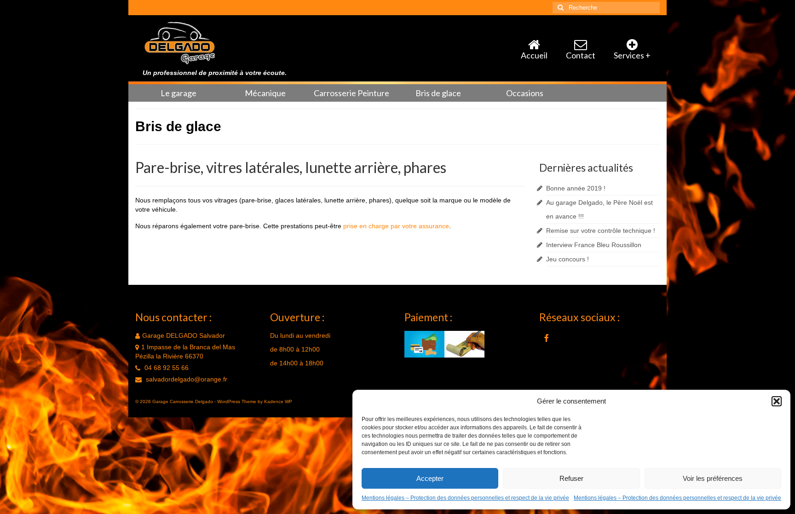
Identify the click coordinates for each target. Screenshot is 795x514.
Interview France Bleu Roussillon (593, 244)
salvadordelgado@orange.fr (185, 379)
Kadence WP (278, 401)
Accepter (430, 478)
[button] (776, 401)
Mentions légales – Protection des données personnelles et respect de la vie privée (465, 498)
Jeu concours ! (567, 259)
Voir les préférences (713, 478)
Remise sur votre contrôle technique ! (600, 230)
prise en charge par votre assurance (396, 226)
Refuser (571, 478)
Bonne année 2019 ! (575, 188)
